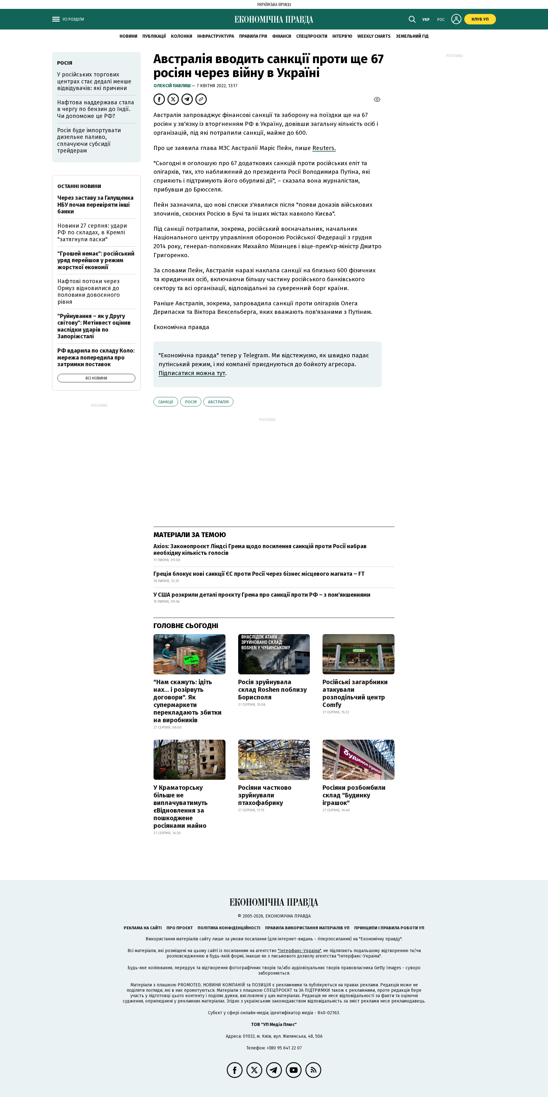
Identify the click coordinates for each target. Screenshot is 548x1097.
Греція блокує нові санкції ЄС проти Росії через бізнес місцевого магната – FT (258, 573)
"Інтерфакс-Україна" (299, 950)
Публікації (154, 36)
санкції (165, 401)
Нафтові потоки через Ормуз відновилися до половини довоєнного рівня (88, 291)
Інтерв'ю (342, 36)
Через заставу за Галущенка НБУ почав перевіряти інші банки (95, 204)
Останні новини (79, 186)
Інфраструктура (215, 36)
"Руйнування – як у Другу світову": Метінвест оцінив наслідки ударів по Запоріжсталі (94, 326)
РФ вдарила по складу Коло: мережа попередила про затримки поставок (95, 357)
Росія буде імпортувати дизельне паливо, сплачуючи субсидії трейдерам (89, 140)
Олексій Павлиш (172, 85)
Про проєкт (179, 927)
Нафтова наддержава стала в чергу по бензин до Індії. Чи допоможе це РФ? (95, 109)
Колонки (181, 36)
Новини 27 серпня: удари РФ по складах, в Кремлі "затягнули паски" (92, 232)
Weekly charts (374, 36)
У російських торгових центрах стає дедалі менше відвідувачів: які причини (94, 81)
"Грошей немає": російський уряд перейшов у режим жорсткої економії (95, 260)
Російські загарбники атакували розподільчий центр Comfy (355, 693)
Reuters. (324, 148)
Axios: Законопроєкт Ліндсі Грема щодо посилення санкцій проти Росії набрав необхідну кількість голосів (260, 550)
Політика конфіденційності (229, 927)
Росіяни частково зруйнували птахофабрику (264, 795)
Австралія (218, 401)
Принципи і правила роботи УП (389, 927)
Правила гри (253, 36)
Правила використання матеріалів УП (307, 927)
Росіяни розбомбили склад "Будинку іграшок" (354, 795)
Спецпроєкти (311, 36)
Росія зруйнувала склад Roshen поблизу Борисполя (272, 689)
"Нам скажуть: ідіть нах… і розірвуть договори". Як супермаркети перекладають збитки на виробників (187, 701)
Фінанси (281, 36)
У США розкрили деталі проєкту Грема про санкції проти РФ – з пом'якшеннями (261, 594)
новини (128, 36)
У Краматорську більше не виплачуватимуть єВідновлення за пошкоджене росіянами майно (180, 806)
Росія (191, 401)
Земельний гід (412, 36)
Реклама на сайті (143, 927)
